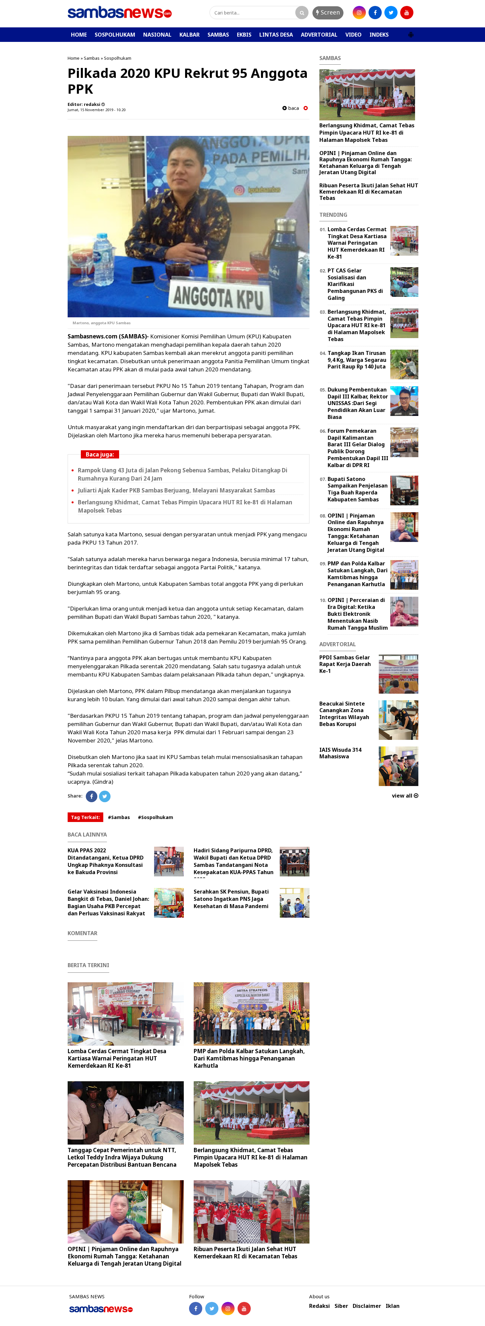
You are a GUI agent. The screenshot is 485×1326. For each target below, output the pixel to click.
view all (403, 795)
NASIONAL (157, 34)
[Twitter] (105, 796)
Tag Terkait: (85, 817)
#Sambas (119, 817)
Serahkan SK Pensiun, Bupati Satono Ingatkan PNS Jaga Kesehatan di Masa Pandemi (231, 899)
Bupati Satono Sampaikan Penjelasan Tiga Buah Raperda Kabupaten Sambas (358, 489)
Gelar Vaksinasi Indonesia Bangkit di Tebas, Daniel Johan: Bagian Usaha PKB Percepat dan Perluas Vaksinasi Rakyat (108, 902)
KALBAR (189, 34)
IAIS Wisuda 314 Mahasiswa (340, 753)
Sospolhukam (117, 58)
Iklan (393, 1306)
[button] (410, 32)
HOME (79, 34)
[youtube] (406, 12)
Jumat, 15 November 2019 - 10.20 (96, 109)
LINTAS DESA (276, 34)
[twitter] (391, 12)
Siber (341, 1306)
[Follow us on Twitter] (211, 1308)
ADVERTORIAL (319, 34)
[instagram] (359, 12)
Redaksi (319, 1306)
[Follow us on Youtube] (244, 1308)
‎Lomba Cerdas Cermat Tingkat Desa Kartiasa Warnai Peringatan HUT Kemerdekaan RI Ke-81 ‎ (117, 1058)
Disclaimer (367, 1306)
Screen (329, 12)
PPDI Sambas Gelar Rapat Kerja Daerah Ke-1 (345, 664)
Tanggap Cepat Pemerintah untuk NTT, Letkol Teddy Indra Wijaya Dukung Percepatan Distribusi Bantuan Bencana (122, 1157)
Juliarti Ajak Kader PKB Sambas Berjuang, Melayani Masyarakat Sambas (176, 490)
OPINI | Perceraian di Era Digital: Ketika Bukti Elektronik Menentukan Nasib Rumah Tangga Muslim (358, 613)
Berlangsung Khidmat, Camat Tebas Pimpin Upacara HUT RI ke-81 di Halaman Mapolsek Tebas (250, 1157)
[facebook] (375, 12)
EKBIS (244, 34)
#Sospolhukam (155, 817)
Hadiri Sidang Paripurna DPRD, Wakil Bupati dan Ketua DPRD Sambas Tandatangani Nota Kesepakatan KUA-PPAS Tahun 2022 (234, 865)
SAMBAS (218, 34)
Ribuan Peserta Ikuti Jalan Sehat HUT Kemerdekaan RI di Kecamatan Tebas (245, 1252)
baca (293, 108)
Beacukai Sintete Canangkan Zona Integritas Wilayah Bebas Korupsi (344, 714)
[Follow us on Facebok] (195, 1308)
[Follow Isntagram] (228, 1308)
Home (74, 58)
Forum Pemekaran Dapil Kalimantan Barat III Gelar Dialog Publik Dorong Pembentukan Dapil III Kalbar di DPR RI (358, 448)
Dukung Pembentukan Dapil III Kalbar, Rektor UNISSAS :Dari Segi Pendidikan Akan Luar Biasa (358, 403)
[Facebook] (91, 796)
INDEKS (379, 34)
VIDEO (353, 34)
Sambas (92, 58)
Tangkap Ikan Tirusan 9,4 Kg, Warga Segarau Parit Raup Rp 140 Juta (357, 359)
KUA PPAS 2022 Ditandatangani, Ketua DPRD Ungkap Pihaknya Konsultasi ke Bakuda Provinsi (106, 861)
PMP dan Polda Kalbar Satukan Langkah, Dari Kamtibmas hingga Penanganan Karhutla (249, 1058)
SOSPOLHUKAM (115, 34)
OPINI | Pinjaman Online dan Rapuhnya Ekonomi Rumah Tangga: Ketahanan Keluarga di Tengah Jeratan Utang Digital (124, 1256)
